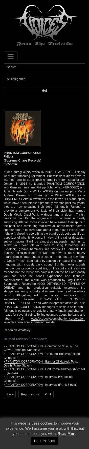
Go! (44, 90)
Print (48, 394)
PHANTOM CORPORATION (24, 377)
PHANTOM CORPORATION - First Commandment (38, 369)
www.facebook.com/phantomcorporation (58, 318)
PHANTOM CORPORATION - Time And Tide (35, 354)
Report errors (30, 394)
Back (9, 394)
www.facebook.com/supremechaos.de (29, 322)
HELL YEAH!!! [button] (44, 441)
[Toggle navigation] (11, 56)
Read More (67, 433)
